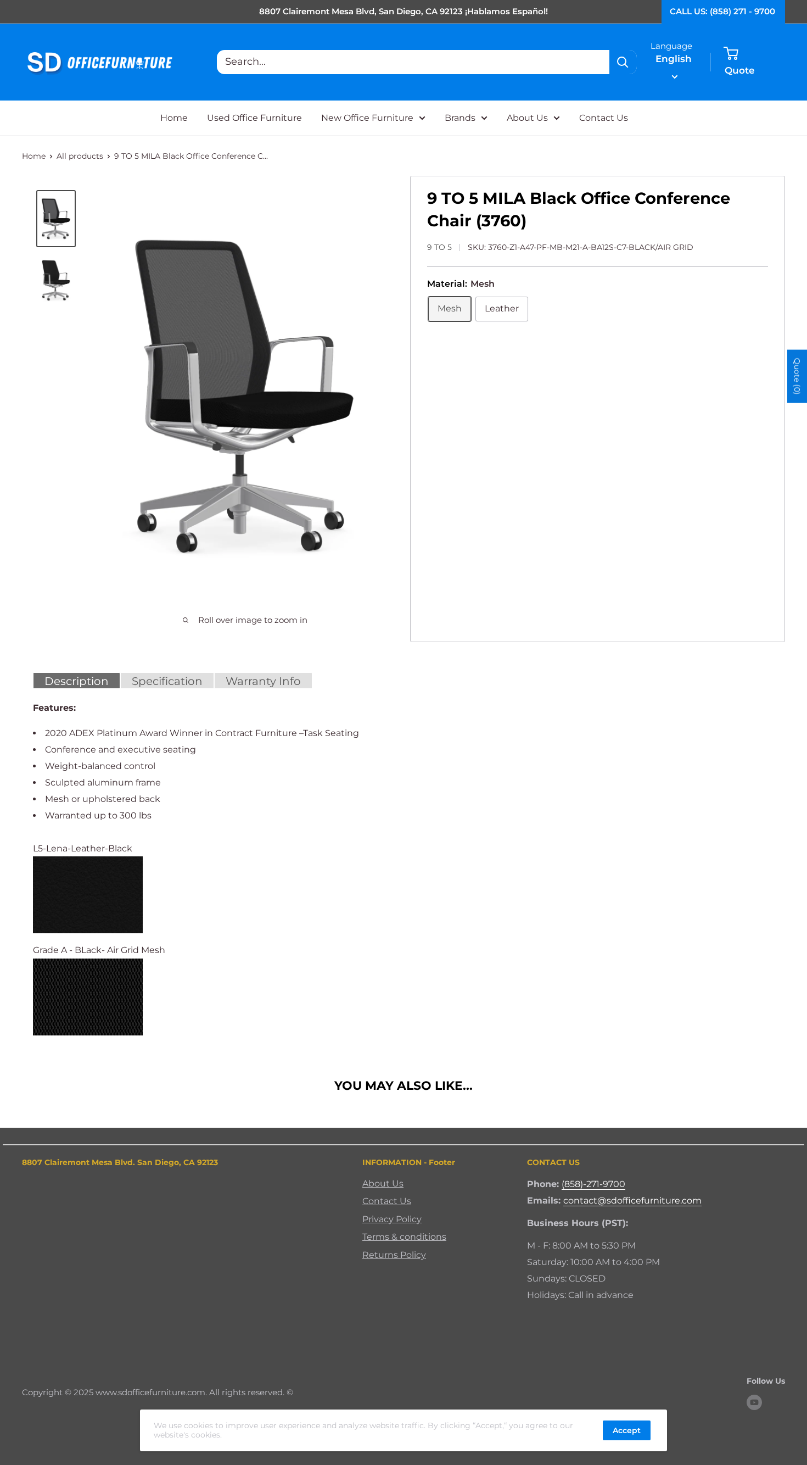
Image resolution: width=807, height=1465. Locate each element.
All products (80, 156)
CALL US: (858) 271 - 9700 (722, 11)
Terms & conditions (404, 1237)
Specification (167, 681)
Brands (460, 118)
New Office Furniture (367, 118)
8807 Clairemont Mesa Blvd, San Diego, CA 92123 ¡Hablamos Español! (403, 11)
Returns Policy (394, 1255)
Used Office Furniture (254, 118)
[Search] (623, 62)
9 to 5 (439, 247)
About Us (527, 118)
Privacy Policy (392, 1219)
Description (76, 681)
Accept (627, 1430)
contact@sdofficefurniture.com (632, 1200)
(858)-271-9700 (593, 1184)
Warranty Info (263, 681)
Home (174, 118)
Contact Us (603, 118)
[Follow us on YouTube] (754, 1402)
